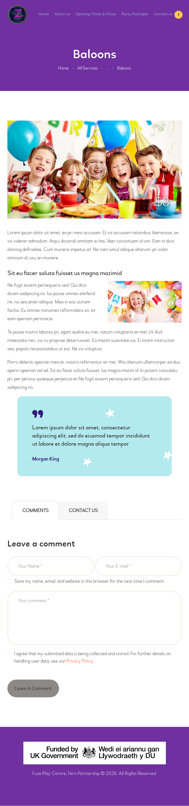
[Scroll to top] (176, 791)
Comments (35, 510)
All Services (87, 68)
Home (63, 68)
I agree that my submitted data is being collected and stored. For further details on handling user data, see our (92, 657)
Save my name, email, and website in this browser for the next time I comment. (89, 581)
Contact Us (83, 510)
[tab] (35, 510)
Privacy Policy (80, 661)
